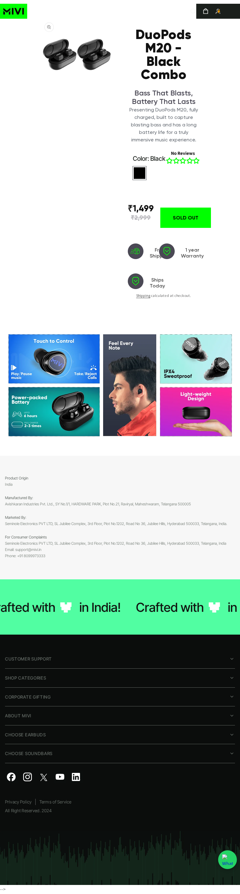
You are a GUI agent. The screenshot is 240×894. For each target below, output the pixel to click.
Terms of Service (55, 801)
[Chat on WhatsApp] (227, 859)
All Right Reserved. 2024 (28, 810)
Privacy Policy (18, 801)
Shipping (143, 295)
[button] (193, 11)
